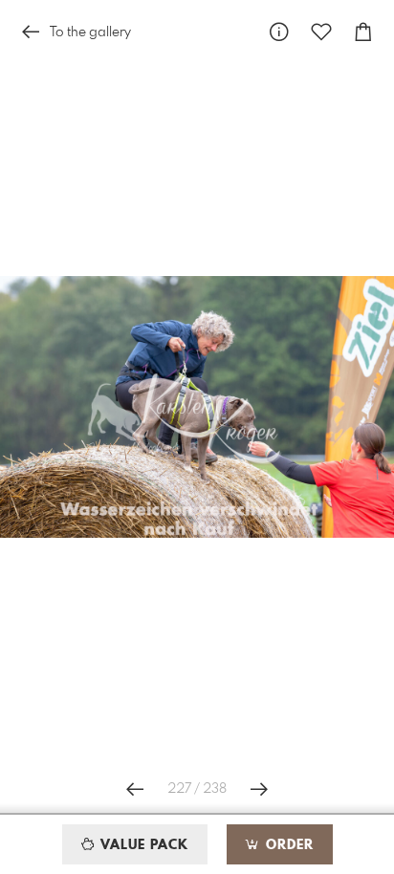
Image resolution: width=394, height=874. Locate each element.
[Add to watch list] (321, 32)
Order (287, 845)
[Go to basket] (363, 32)
